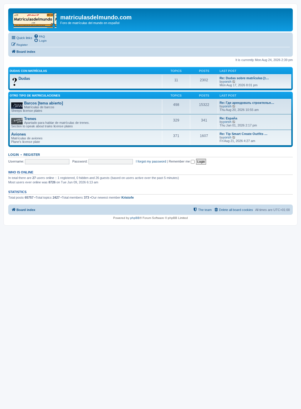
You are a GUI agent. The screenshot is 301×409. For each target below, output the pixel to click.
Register (32, 154)
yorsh (227, 81)
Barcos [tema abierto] (43, 103)
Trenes (30, 118)
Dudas (24, 78)
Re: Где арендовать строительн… (247, 102)
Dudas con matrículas (28, 70)
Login (13, 154)
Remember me (180, 161)
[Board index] (35, 19)
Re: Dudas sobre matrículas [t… (244, 78)
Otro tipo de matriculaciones (35, 95)
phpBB (135, 217)
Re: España (228, 118)
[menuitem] (39, 36)
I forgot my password (151, 161)
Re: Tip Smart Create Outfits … (243, 134)
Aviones (18, 134)
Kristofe (127, 197)
